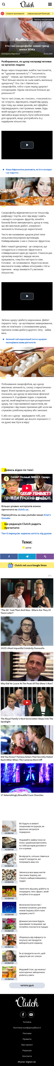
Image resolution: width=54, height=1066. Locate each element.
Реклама (27, 1033)
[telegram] (27, 556)
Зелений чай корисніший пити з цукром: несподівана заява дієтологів (26, 341)
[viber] (45, 556)
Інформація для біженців (39, 13)
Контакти (27, 1056)
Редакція (27, 1050)
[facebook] (9, 556)
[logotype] (27, 4)
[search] (3, 4)
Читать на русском (43, 19)
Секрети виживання (15, 13)
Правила (27, 1039)
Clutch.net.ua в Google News (31, 565)
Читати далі (27, 985)
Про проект (27, 1044)
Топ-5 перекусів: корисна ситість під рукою (26, 533)
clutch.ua (23, 509)
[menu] (50, 4)
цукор (28, 547)
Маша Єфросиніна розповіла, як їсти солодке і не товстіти (29, 171)
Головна (27, 1021)
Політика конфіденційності (27, 1027)
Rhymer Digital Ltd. (27, 1061)
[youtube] (31, 1015)
